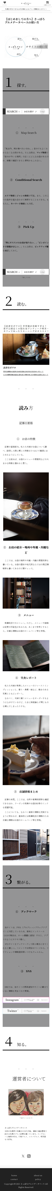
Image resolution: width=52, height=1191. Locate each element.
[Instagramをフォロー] (29, 1156)
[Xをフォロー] (23, 1156)
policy (38, 1179)
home (14, 1175)
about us (38, 1175)
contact (14, 1179)
